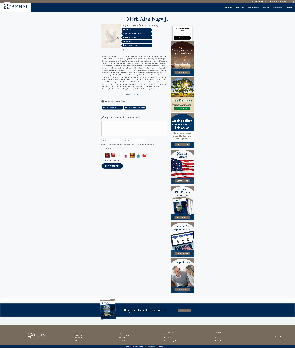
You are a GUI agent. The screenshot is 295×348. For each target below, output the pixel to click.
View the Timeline (111, 107)
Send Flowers (129, 41)
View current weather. (135, 94)
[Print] (123, 50)
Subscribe (182, 38)
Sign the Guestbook (130, 37)
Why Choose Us (168, 332)
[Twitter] (280, 336)
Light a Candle (129, 30)
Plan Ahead (265, 7)
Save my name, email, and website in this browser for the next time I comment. (128, 144)
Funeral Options (239, 7)
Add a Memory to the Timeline (133, 33)
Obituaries (289, 7)
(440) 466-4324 (78, 337)
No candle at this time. (113, 160)
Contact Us (218, 341)
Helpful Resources (277, 7)
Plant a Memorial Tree (131, 45)
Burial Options (168, 335)
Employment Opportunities (172, 341)
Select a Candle (110, 149)
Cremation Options (253, 7)
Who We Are (228, 7)
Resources (218, 335)
